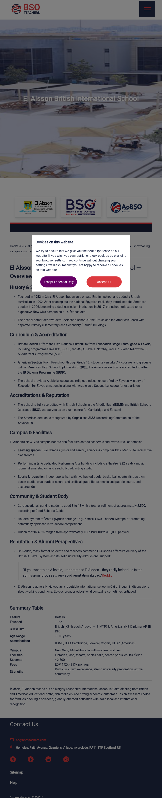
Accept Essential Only (58, 282)
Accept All (104, 282)
